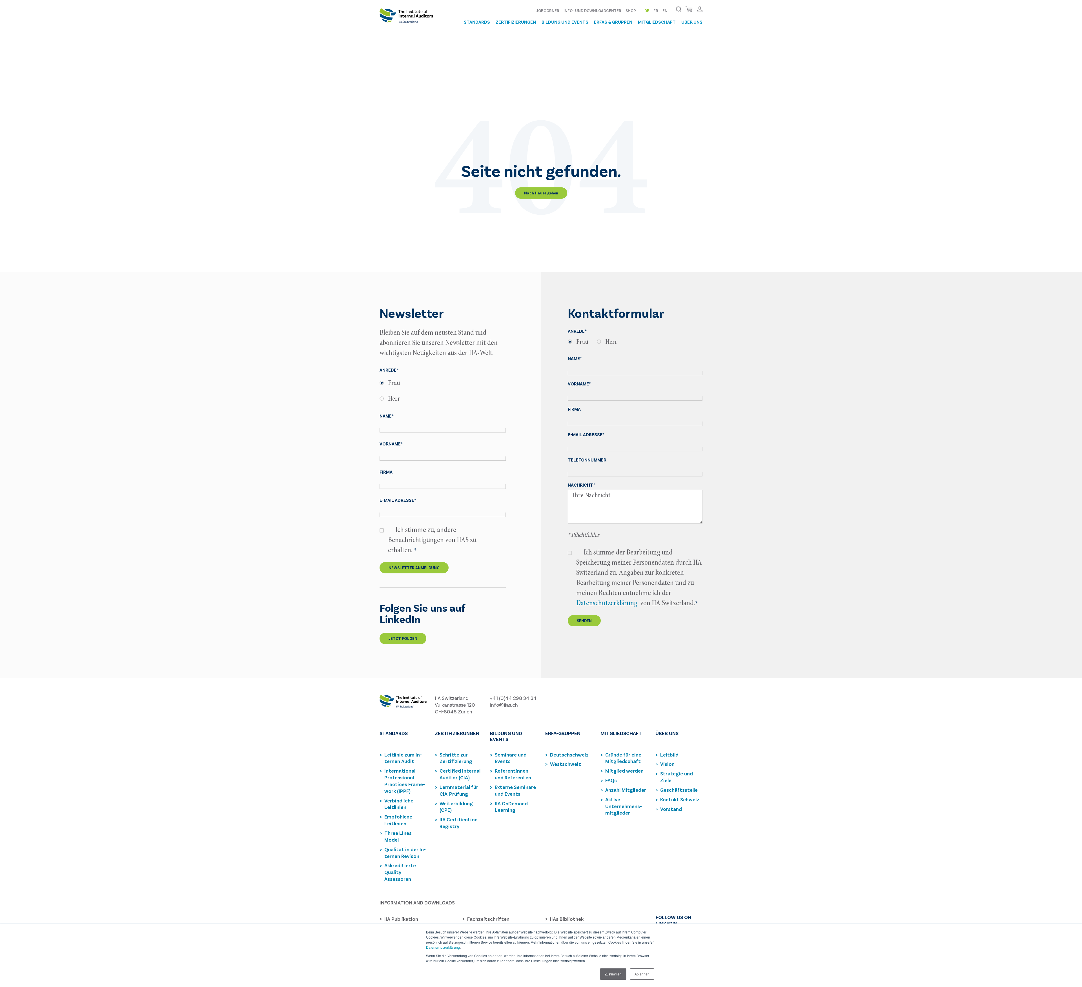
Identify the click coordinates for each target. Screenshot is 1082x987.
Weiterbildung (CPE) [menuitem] (456, 806)
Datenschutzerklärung (443, 947)
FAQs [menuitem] (611, 780)
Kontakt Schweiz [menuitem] (679, 799)
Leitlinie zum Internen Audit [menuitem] (403, 757)
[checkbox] (443, 391)
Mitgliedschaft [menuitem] (657, 22)
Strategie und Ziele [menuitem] (676, 776)
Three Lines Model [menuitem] (398, 836)
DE (646, 10)
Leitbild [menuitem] (669, 754)
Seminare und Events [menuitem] (511, 757)
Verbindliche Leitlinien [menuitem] (398, 803)
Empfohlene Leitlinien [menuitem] (398, 819)
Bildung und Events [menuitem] (565, 22)
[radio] (443, 383)
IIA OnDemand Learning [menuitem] (511, 806)
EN (665, 10)
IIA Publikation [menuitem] (401, 919)
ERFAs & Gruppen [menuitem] (613, 22)
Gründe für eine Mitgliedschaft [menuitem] (623, 757)
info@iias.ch (504, 705)
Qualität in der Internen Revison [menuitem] (405, 852)
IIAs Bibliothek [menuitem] (567, 919)
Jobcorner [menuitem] (547, 10)
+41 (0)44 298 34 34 (513, 698)
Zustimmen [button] (613, 974)
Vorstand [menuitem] (671, 809)
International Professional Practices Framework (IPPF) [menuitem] (404, 781)
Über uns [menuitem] (691, 22)
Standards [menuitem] (477, 22)
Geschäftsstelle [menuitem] (679, 790)
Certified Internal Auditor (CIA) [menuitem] (460, 774)
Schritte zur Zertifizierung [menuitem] (456, 757)
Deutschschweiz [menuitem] (569, 754)
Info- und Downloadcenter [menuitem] (592, 10)
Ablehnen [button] (642, 974)
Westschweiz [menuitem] (565, 764)
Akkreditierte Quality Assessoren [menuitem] (400, 872)
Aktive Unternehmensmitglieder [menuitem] (623, 806)
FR (655, 10)
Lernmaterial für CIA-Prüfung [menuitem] (459, 790)
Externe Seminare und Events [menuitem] (515, 790)
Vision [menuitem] (667, 764)
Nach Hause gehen (541, 192)
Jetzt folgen (403, 638)
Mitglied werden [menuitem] (624, 771)
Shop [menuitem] (631, 10)
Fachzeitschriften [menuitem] (488, 919)
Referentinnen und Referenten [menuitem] (513, 774)
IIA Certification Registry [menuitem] (459, 822)
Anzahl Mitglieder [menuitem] (625, 790)
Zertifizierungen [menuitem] (516, 22)
